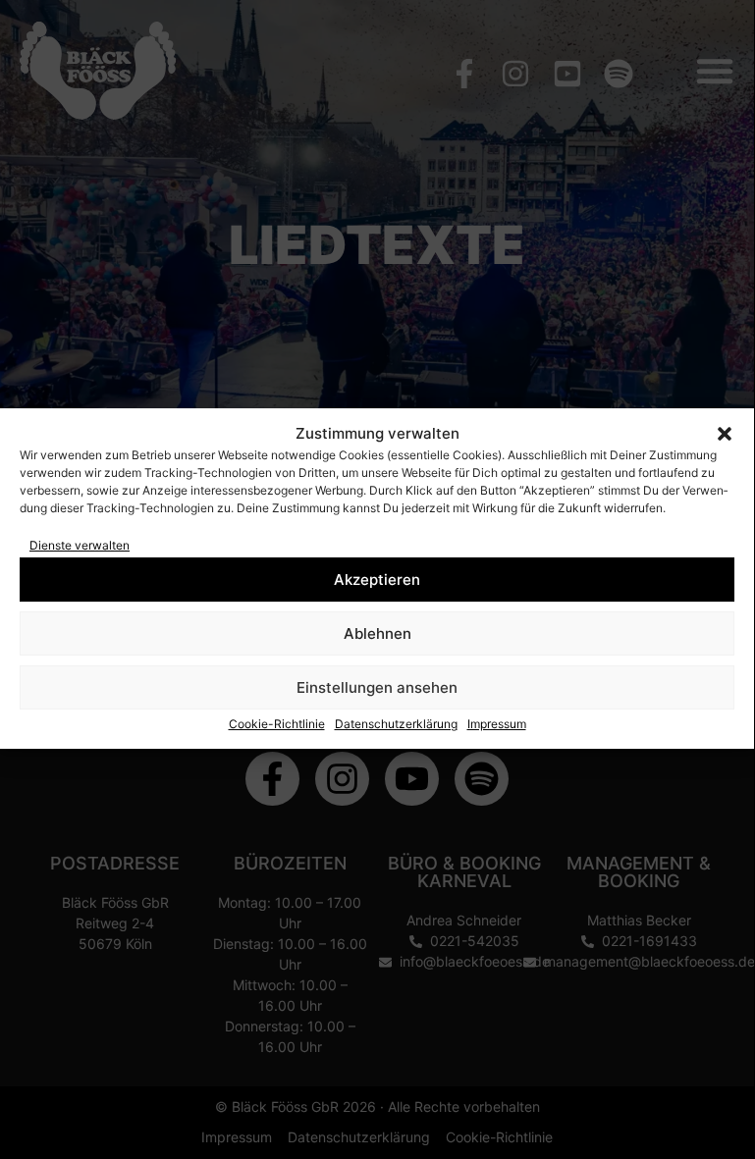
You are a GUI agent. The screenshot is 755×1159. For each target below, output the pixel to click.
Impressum (496, 723)
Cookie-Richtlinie (277, 723)
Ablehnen (377, 633)
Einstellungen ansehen (377, 687)
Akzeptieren (377, 579)
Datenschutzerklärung (396, 723)
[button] (724, 434)
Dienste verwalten (79, 545)
